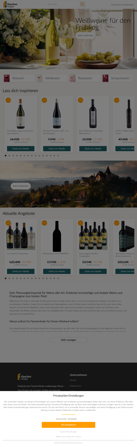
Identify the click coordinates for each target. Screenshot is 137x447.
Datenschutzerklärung (63, 443)
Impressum (78, 443)
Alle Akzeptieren (68, 425)
